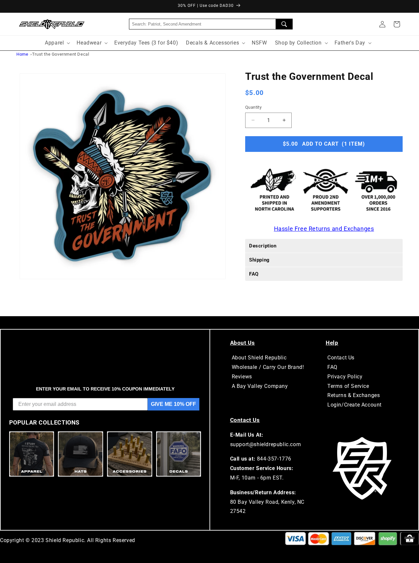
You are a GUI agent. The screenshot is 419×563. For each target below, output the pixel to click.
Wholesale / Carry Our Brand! (268, 367)
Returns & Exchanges (353, 395)
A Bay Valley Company (260, 386)
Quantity (253, 107)
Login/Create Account (354, 405)
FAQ (332, 367)
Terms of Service (348, 386)
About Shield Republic (259, 357)
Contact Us (341, 357)
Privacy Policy (344, 376)
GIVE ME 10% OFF (173, 404)
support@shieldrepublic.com (265, 444)
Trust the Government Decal (60, 54)
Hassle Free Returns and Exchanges (324, 228)
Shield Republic (65, 540)
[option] (123, 176)
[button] (397, 24)
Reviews (242, 376)
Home (22, 54)
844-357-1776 (274, 459)
